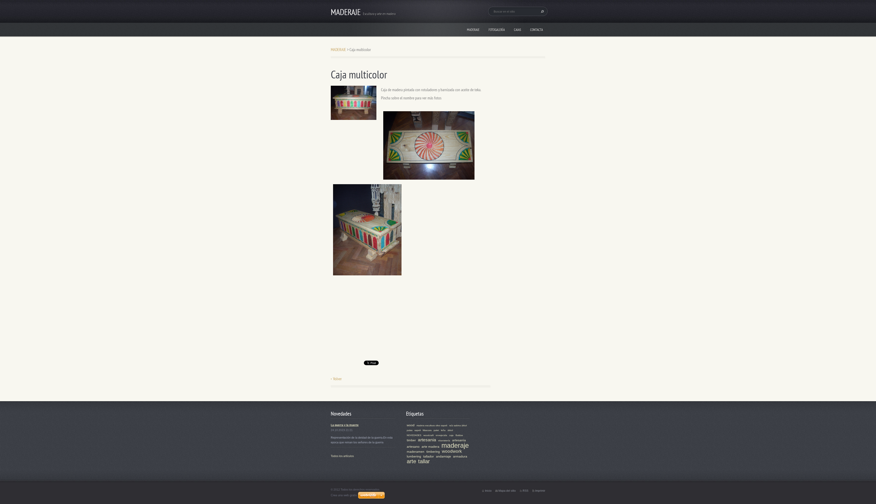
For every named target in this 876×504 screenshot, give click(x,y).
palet (436, 430)
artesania (427, 439)
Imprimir (540, 490)
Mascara (427, 430)
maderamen (415, 451)
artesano (413, 446)
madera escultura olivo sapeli (432, 425)
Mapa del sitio (507, 490)
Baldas (459, 435)
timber (411, 440)
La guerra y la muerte (345, 425)
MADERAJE (473, 30)
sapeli (418, 430)
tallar (424, 461)
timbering (433, 451)
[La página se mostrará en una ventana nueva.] (353, 102)
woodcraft (428, 435)
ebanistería (444, 440)
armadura (460, 456)
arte (411, 461)
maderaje (455, 445)
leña (443, 430)
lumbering (414, 456)
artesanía (459, 440)
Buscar (541, 11)
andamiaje (443, 456)
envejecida (441, 435)
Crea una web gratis (344, 495)
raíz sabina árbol (458, 425)
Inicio (488, 490)
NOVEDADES (414, 435)
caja (451, 435)
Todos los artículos (342, 456)
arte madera (430, 446)
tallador (428, 456)
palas (409, 430)
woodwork (452, 451)
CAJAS (517, 30)
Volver (337, 378)
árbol (450, 430)
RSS (525, 490)
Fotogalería (497, 30)
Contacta (536, 30)
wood (411, 425)
